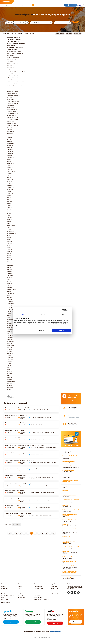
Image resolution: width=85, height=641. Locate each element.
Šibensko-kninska (10, 115)
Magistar (9, 317)
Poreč (8, 205)
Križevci (8, 173)
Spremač (9, 361)
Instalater (9, 297)
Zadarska (9, 127)
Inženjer (8, 299)
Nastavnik (9, 325)
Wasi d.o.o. (66, 487)
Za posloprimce (6, 5)
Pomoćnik (9, 335)
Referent (8, 347)
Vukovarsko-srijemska (11, 125)
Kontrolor (9, 307)
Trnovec (8, 237)
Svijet (19, 588)
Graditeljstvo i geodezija (12, 49)
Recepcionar (9, 345)
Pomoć (2, 597)
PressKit (3, 593)
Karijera (29, 5)
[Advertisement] (14, 545)
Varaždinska (9, 121)
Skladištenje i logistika (11, 75)
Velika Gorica (9, 243)
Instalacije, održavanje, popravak (14, 53)
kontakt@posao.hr (73, 400)
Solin (8, 227)
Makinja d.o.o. (69, 496)
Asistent (8, 271)
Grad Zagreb (9, 129)
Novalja (8, 191)
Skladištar (9, 353)
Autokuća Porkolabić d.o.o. (70, 501)
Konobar (8, 305)
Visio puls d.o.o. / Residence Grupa (70, 525)
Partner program (5, 599)
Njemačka (9, 189)
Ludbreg (8, 181)
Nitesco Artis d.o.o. (68, 542)
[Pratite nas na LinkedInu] (72, 593)
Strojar (8, 365)
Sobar (8, 355)
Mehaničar (9, 319)
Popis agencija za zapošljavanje (41, 599)
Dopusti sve (61, 330)
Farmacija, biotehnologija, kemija (14, 47)
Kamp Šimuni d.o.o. (66, 506)
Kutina (8, 175)
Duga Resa (9, 151)
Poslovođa (9, 337)
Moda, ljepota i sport (11, 61)
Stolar (8, 363)
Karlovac (9, 165)
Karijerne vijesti (54, 593)
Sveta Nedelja (10, 231)
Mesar (8, 321)
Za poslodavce (16, 5)
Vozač (8, 383)
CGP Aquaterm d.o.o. (69, 562)
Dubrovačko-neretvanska (12, 95)
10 (46, 533)
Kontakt (3, 586)
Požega (8, 207)
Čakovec (8, 147)
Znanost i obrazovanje (11, 87)
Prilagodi (41, 330)
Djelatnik (8, 283)
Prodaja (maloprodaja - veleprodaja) (15, 71)
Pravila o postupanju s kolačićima (8, 591)
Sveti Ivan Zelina (10, 233)
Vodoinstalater (10, 381)
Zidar (8, 389)
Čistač (8, 281)
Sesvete (8, 221)
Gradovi (19, 33)
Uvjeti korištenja (4, 588)
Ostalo (8, 65)
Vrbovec (8, 249)
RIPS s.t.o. (69, 515)
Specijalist (9, 359)
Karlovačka (9, 99)
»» (54, 533)
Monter (8, 323)
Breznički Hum (10, 143)
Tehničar (8, 371)
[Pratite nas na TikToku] (78, 593)
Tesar (8, 375)
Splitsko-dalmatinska (11, 119)
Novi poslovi (69, 33)
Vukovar (8, 251)
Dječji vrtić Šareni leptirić (70, 547)
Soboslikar (9, 357)
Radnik (8, 343)
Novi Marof (9, 193)
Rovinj (8, 215)
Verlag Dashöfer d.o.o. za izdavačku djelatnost (70, 531)
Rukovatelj (9, 349)
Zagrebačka (9, 131)
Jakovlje (8, 161)
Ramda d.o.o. (66, 537)
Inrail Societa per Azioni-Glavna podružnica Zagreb (69, 567)
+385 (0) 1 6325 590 (73, 402)
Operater (9, 331)
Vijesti (23, 5)
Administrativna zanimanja (12, 37)
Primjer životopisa (38, 597)
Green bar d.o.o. (66, 491)
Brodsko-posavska (11, 93)
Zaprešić (8, 259)
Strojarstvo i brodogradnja (12, 77)
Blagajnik (9, 277)
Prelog (8, 209)
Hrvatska (20, 586)
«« (9, 533)
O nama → (75, 621)
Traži (75, 21)
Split (8, 229)
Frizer (8, 295)
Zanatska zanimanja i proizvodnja (14, 81)
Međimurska (9, 107)
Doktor (8, 285)
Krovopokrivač (10, 311)
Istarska (8, 97)
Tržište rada (20, 590)
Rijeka (8, 213)
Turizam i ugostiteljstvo (12, 79)
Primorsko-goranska (11, 113)
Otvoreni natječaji (38, 586)
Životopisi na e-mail (55, 591)
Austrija (8, 137)
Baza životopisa (54, 588)
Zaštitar (8, 385)
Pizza (8, 333)
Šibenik (8, 235)
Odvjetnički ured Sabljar (69, 471)
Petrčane (9, 201)
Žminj (8, 261)
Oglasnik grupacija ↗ (6, 602)
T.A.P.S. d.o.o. (70, 457)
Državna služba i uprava (12, 41)
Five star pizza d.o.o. (67, 557)
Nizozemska (9, 187)
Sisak (8, 223)
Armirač (8, 269)
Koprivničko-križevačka (12, 101)
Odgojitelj (9, 329)
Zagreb (8, 257)
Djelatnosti (5, 33)
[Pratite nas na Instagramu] (75, 593)
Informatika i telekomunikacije (13, 51)
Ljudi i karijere (21, 591)
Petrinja (8, 203)
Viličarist (8, 377)
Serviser (8, 351)
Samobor (9, 219)
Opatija (8, 195)
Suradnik (9, 367)
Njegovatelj (9, 327)
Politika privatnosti (5, 590)
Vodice (8, 247)
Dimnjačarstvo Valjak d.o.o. (68, 577)
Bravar (8, 279)
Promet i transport (11, 73)
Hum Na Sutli (9, 157)
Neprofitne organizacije (12, 63)
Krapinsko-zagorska (11, 103)
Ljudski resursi (10, 55)
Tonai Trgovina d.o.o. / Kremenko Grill (70, 466)
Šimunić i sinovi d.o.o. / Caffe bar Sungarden (69, 552)
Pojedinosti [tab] (42, 314)
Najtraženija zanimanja (29, 33)
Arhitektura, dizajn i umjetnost (13, 39)
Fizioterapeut (9, 293)
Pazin (8, 199)
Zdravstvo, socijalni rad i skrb (13, 85)
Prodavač (9, 339)
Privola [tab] (22, 314)
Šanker (8, 369)
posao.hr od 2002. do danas (7, 595)
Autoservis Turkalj (70, 476)
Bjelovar (8, 141)
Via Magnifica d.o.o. (69, 572)
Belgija (8, 139)
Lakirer (8, 315)
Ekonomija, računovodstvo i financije (15, 43)
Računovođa (9, 341)
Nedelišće (9, 185)
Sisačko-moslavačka (11, 117)
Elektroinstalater (10, 289)
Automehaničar (10, 275)
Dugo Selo (9, 153)
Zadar (8, 255)
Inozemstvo (9, 133)
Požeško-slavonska (11, 111)
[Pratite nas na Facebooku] (69, 593)
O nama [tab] (62, 314)
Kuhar (8, 313)
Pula (7, 211)
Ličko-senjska (10, 105)
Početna (8, 395)
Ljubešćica (9, 179)
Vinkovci (8, 245)
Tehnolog (9, 373)
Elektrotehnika (10, 45)
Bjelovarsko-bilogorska (12, 91)
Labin (8, 177)
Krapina (8, 169)
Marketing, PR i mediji (11, 59)
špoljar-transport (16, 524)
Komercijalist (9, 303)
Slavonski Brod (10, 225)
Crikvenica (9, 145)
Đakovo (8, 155)
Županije (12, 33)
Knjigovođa (9, 301)
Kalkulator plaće (38, 5)
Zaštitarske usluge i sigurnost (13, 83)
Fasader (8, 291)
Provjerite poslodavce (39, 591)
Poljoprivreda (9, 67)
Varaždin (9, 241)
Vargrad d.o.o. (70, 482)
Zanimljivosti (20, 595)
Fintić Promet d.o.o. (69, 520)
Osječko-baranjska (11, 109)
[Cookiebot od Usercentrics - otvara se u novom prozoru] (62, 310)
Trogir (8, 239)
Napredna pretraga (60, 33)
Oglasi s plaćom (77, 33)
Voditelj (8, 379)
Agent (8, 267)
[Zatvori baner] (70, 309)
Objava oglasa (54, 586)
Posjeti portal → (11, 622)
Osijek (8, 197)
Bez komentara (21, 597)
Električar (9, 287)
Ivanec (8, 159)
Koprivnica (9, 167)
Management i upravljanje (12, 57)
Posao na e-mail (37, 590)
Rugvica (8, 217)
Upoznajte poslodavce (39, 593)
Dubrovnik (9, 149)
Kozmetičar (9, 309)
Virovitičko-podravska (11, 123)
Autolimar (9, 273)
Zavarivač (9, 387)
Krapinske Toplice (11, 171)
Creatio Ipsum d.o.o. (69, 462)
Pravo (8, 69)
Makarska (9, 183)
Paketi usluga (54, 590)
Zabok (8, 253)
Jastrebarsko (9, 163)
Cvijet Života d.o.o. (70, 510)
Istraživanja (20, 593)
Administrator (10, 265)
